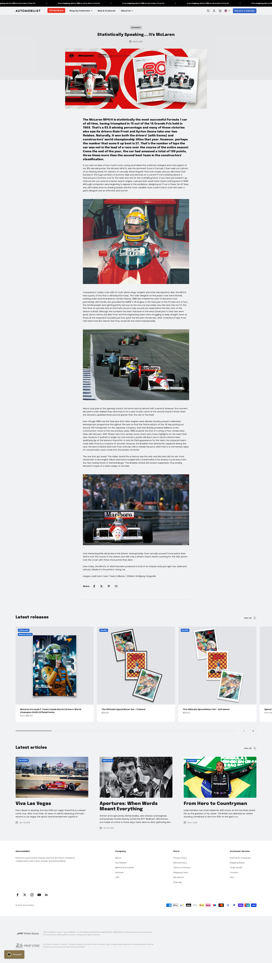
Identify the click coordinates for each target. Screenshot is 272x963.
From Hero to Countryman (215, 803)
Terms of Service (181, 867)
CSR (117, 877)
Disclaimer (178, 877)
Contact (234, 872)
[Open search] (208, 10)
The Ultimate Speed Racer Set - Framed (123, 709)
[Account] (214, 10)
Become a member (245, 10)
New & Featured (106, 10)
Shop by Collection (79, 10)
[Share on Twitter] (101, 586)
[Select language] (227, 10)
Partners (119, 872)
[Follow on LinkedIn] (46, 895)
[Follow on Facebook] (17, 895)
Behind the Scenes (124, 867)
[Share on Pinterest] (109, 586)
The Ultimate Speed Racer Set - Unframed (206, 709)
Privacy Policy (180, 857)
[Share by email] (116, 586)
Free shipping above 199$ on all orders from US (61, 3)
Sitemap (177, 882)
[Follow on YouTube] (39, 895)
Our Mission (121, 862)
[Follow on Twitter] (25, 895)
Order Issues (236, 867)
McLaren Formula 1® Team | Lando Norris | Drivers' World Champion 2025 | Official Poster (50, 711)
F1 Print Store (56, 10)
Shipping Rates (237, 862)
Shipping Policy (180, 872)
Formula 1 (136, 27)
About (118, 857)
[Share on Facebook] (94, 586)
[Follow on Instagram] (32, 895)
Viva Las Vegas (33, 803)
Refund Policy (180, 862)
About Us (126, 10)
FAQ (232, 877)
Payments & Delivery (240, 857)
